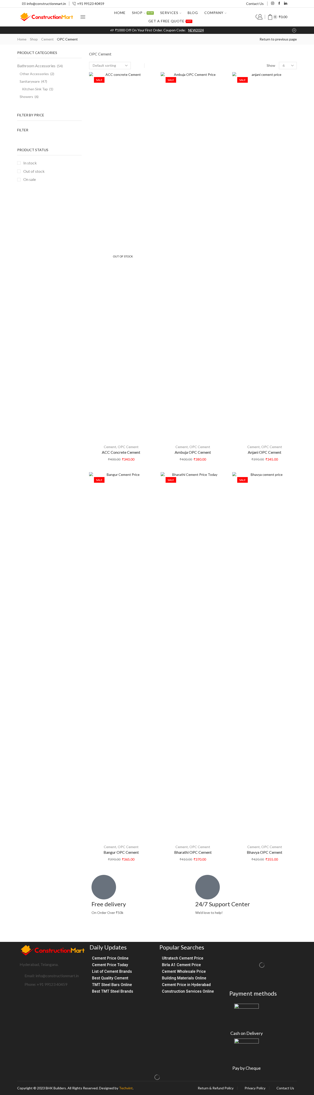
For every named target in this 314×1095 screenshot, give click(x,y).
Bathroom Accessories (36, 65)
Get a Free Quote (170, 21)
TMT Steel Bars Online (112, 984)
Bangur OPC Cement (121, 852)
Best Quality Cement (110, 978)
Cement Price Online (110, 958)
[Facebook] (279, 3)
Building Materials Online (184, 978)
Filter (22, 130)
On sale (29, 179)
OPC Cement (128, 447)
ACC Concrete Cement (121, 452)
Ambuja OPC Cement (193, 452)
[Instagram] (272, 3)
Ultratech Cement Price (182, 958)
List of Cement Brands (112, 971)
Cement (47, 39)
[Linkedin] (285, 3)
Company (213, 13)
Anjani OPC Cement (264, 452)
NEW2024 (196, 30)
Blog (193, 13)
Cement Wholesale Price (184, 971)
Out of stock (34, 171)
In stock (30, 162)
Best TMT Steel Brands (112, 991)
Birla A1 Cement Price (181, 964)
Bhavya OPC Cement (264, 852)
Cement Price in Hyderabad (186, 984)
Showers (26, 96)
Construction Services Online (188, 991)
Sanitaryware (30, 81)
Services (169, 13)
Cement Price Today (110, 964)
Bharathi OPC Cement (193, 852)
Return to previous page (278, 39)
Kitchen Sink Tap (35, 89)
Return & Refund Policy (216, 1088)
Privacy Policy (255, 1088)
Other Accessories (34, 74)
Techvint (126, 1088)
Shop (142, 13)
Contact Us (255, 3)
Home (120, 13)
